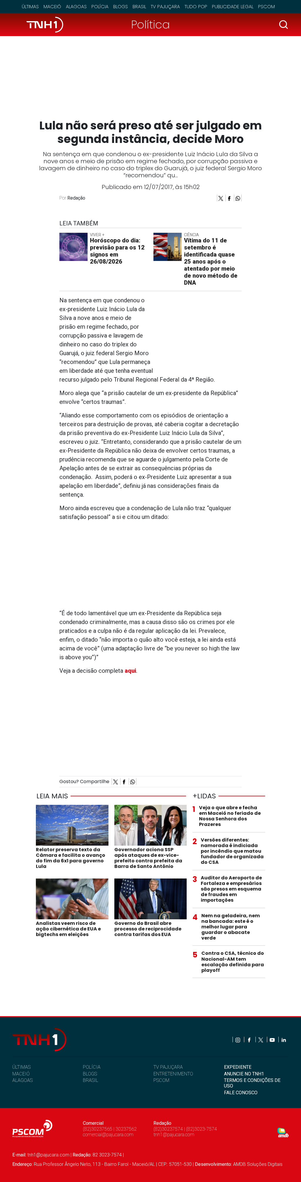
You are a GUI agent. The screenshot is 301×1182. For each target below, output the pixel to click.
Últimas (30, 6)
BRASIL (90, 1080)
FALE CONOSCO (240, 1092)
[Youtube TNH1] (272, 1039)
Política (150, 24)
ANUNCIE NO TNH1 (244, 1074)
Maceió (52, 6)
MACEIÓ (21, 1074)
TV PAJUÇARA (168, 1067)
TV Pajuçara (165, 6)
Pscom (266, 6)
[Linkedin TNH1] (283, 1039)
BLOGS (90, 1074)
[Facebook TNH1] (249, 1039)
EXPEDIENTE (237, 1067)
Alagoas (76, 6)
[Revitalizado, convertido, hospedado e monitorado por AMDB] (283, 1132)
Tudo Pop (196, 6)
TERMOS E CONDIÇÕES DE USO (252, 1083)
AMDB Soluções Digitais (257, 1164)
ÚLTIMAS (21, 1067)
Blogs (120, 6)
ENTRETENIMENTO (173, 1074)
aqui (130, 670)
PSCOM (161, 1080)
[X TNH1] (261, 1039)
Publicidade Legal (232, 6)
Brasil (139, 6)
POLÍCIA (92, 1067)
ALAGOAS (22, 1080)
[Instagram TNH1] (238, 1039)
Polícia (99, 6)
